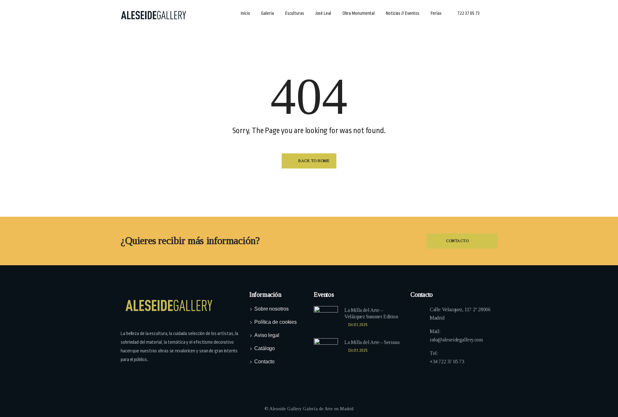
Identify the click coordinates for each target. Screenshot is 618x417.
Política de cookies (275, 322)
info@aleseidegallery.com (456, 339)
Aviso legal (266, 335)
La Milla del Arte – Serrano (371, 342)
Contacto (264, 361)
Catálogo (264, 348)
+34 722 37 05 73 (447, 361)
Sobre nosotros (271, 309)
